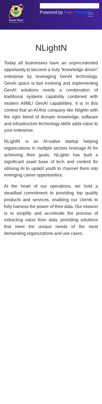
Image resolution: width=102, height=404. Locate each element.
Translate (83, 12)
